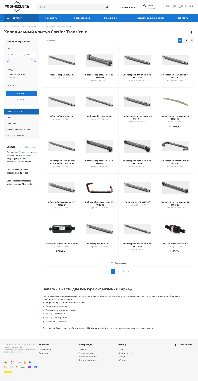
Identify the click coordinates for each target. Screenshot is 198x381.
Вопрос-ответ (125, 353)
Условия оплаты (87, 353)
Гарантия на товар (88, 360)
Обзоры (122, 360)
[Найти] (107, 7)
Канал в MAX (128, 7)
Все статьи (30, 147)
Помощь (83, 349)
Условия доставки (88, 356)
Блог (120, 349)
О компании (45, 349)
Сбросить (21, 99)
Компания (44, 344)
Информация (85, 344)
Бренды (122, 356)
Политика (43, 353)
